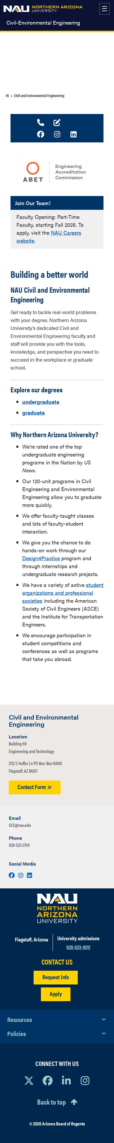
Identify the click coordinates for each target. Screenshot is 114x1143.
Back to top (51, 1102)
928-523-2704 (19, 845)
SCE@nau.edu (20, 825)
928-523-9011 (78, 946)
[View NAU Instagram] (85, 1080)
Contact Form (32, 786)
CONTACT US (57, 962)
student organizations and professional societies (62, 592)
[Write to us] (57, 123)
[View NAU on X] (29, 1080)
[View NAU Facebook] (47, 1080)
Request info (55, 976)
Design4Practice (41, 558)
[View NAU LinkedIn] (66, 1080)
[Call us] (40, 123)
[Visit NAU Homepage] (57, 908)
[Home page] (43, 9)
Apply (56, 993)
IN (7, 95)
